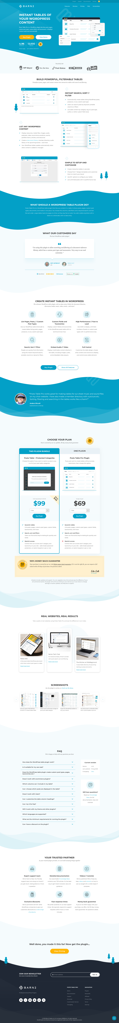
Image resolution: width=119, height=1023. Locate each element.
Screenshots (96, 6)
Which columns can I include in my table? (37, 784)
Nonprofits (87, 993)
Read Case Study (25, 666)
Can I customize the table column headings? (38, 799)
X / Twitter (25, 1000)
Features (67, 6)
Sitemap (87, 1004)
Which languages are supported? (34, 814)
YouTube (34, 1000)
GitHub (43, 1000)
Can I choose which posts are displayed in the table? (41, 789)
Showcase (69, 999)
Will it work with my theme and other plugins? (39, 809)
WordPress (39, 1000)
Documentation (71, 993)
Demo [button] (68, 991)
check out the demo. (67, 688)
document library (32, 140)
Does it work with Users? (31, 794)
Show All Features (68, 367)
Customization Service (73, 1002)
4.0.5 (24, 48)
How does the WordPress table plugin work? (38, 762)
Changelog (70, 1004)
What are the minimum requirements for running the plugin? (44, 819)
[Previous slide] (16, 699)
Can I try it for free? (29, 804)
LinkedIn (30, 1000)
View (92, 771)
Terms (86, 1002)
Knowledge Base (64, 879)
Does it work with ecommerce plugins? (36, 779)
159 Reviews (59, 274)
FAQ (88, 6)
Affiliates (87, 996)
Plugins (87, 991)
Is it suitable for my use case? (32, 767)
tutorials (88, 881)
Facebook (21, 1000)
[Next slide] (102, 699)
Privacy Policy (88, 999)
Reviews (75, 6)
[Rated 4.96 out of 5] (50, 274)
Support (69, 996)
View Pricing (59, 951)
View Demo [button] (43, 37)
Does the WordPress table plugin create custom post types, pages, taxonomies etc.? (46, 773)
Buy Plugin (26, 37)
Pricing (82, 6)
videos (81, 881)
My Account (99, 1)
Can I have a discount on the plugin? (35, 824)
